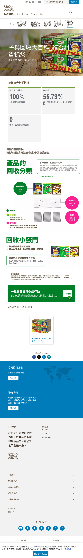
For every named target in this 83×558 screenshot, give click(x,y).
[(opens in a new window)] (41, 176)
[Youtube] (20, 528)
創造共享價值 (41, 487)
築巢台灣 (45, 430)
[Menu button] (77, 12)
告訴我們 (13, 378)
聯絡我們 (74, 2)
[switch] (38, 2)
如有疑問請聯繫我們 (16, 372)
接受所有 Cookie (40, 554)
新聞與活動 (41, 481)
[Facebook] (27, 528)
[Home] (23, 10)
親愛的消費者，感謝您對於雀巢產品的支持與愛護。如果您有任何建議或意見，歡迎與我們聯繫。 (22, 400)
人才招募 (45, 433)
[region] (41, 550)
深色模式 (28, 2)
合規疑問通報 (15, 367)
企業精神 (41, 475)
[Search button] (70, 12)
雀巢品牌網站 (41, 499)
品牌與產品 (41, 493)
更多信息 (68, 549)
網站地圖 (56, 541)
